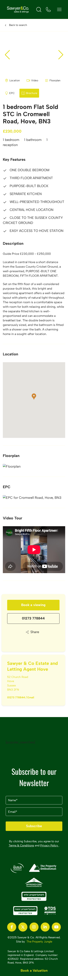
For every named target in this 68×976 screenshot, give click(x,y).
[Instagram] (34, 927)
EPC (12, 93)
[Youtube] (56, 927)
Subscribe (34, 826)
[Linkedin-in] (45, 927)
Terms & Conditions (21, 845)
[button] (60, 55)
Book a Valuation (34, 970)
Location (14, 80)
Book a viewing (33, 605)
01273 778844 (33, 618)
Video (34, 80)
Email (30, 697)
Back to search (18, 25)
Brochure (31, 93)
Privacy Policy (49, 845)
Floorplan (54, 80)
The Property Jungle (39, 941)
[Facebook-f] (11, 927)
